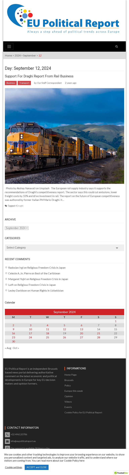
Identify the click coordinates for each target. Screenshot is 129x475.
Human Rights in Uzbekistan (47, 290)
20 (81, 333)
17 (30, 333)
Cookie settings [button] (13, 467)
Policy (67, 385)
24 (30, 337)
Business (11, 83)
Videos (68, 401)
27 (81, 337)
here (81, 460)
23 (13, 337)
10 (30, 329)
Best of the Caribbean (47, 273)
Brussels (69, 380)
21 (98, 333)
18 (47, 333)
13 (81, 329)
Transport (24, 83)
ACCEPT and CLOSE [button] (37, 467)
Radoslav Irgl (15, 267)
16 (13, 333)
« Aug (8, 347)
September (29, 55)
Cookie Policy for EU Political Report (83, 412)
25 (47, 337)
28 (98, 337)
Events (68, 407)
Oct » (16, 347)
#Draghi (19, 205)
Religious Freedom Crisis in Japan (46, 267)
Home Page (70, 374)
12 (64, 329)
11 (47, 329)
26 (64, 337)
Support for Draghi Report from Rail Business (39, 76)
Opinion (68, 396)
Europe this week (73, 390)
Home (8, 55)
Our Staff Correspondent (49, 83)
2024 (18, 55)
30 (13, 341)
